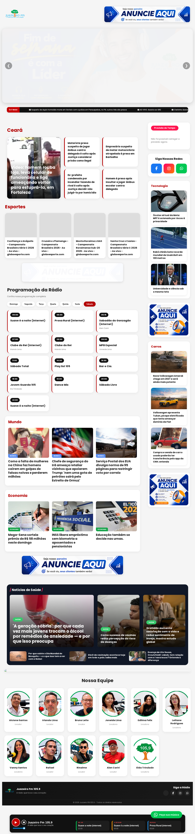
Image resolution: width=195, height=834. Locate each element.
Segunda (28, 304)
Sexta (77, 304)
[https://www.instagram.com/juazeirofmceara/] (180, 793)
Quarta (53, 304)
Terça (41, 304)
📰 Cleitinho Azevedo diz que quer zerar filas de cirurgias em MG (125, 110)
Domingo (14, 304)
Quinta (65, 304)
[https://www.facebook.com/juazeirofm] (173, 793)
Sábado (89, 304)
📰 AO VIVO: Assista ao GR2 (74, 110)
